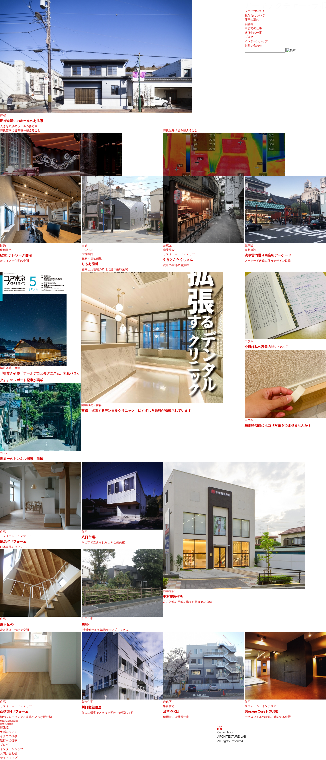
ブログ (249, 37)
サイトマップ (8, 757)
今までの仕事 (253, 28)
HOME (4, 727)
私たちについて (255, 15)
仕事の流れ (252, 19)
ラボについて (254, 11)
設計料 (249, 24)
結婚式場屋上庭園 (9, 720)
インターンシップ (256, 41)
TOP (221, 726)
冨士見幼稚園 (6, 724)
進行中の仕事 (253, 32)
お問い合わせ (253, 45)
